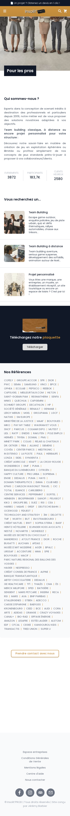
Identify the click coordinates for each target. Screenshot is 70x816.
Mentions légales (35, 767)
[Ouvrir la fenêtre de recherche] (60, 11)
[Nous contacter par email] (51, 792)
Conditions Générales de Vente (35, 759)
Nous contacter (35, 780)
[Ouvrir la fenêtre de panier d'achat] (64, 11)
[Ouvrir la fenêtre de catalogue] (5, 11)
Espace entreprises (35, 752)
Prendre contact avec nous (35, 653)
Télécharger (35, 347)
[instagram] (30, 792)
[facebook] (19, 792)
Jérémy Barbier (37, 806)
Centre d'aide (35, 773)
